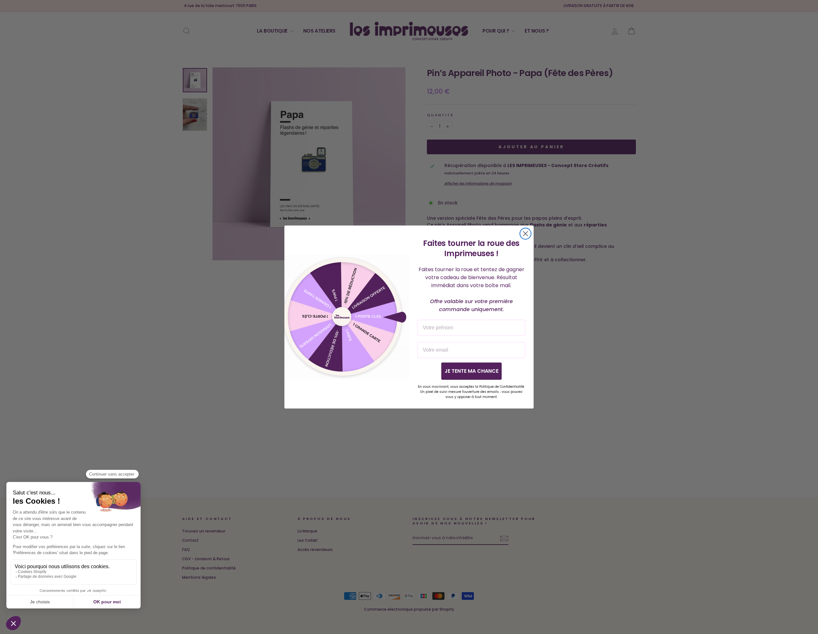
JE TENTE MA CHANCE (471, 371)
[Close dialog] (525, 233)
